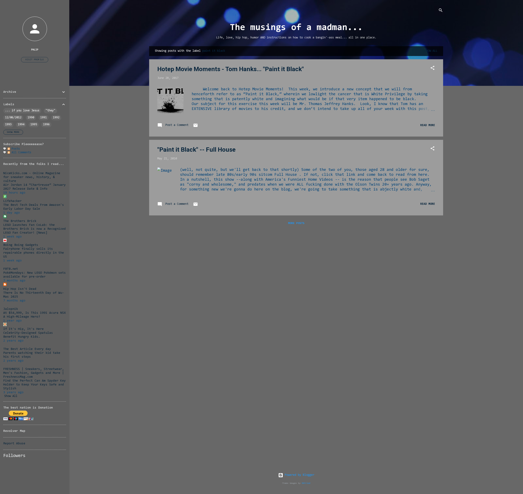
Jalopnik (10, 309)
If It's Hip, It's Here (23, 329)
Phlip (34, 49)
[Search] (440, 11)
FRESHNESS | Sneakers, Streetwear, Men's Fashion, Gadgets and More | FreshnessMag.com (33, 373)
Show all (430, 51)
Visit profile (34, 59)
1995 (33, 124)
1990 (31, 117)
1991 (43, 117)
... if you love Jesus (22, 110)
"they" (50, 110)
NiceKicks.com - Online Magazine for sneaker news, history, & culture (31, 177)
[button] (432, 68)
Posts (15, 148)
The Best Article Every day (27, 349)
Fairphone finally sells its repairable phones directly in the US (33, 252)
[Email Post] (195, 127)
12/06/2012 (13, 117)
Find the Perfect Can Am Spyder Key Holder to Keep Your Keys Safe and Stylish (34, 384)
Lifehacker (12, 201)
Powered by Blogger (298, 475)
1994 (21, 124)
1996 (46, 124)
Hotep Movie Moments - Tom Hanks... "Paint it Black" (230, 69)
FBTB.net (10, 269)
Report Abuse (14, 443)
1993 (8, 124)
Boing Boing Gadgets (20, 245)
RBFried (306, 483)
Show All (10, 396)
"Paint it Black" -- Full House (196, 149)
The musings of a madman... (296, 27)
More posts (296, 223)
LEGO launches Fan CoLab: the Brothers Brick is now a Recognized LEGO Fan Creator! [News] (34, 228)
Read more (427, 125)
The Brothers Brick (19, 221)
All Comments (20, 152)
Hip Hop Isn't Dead (19, 289)
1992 (56, 117)
